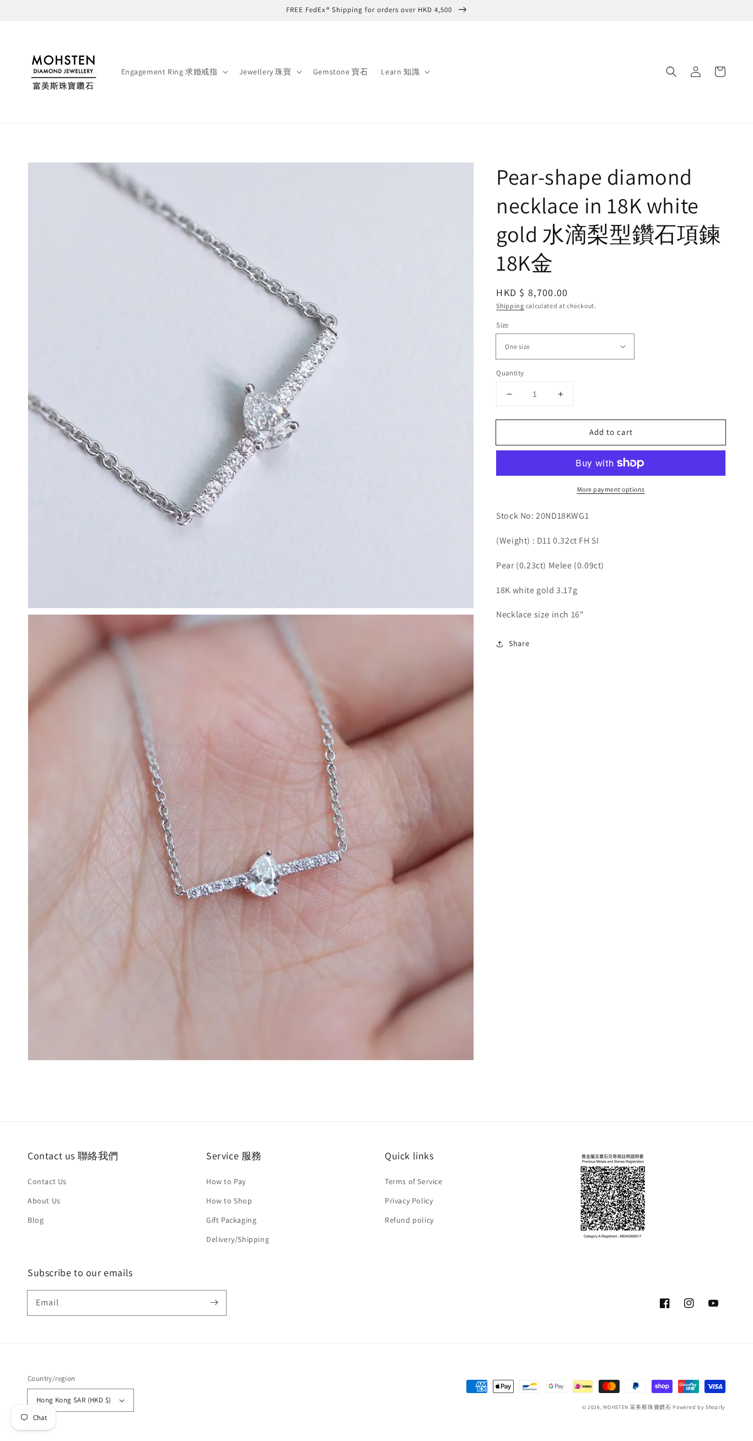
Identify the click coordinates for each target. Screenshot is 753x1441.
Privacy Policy (409, 1201)
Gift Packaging (231, 1220)
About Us (44, 1201)
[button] (671, 72)
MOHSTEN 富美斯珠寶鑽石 (637, 1407)
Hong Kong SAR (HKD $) (73, 1400)
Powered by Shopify (699, 1407)
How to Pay (226, 1181)
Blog (36, 1220)
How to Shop (229, 1201)
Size (502, 325)
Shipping (510, 306)
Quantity (510, 373)
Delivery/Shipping (237, 1239)
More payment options (611, 489)
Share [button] (519, 643)
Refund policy (409, 1220)
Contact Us (47, 1181)
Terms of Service (414, 1181)
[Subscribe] (214, 1303)
